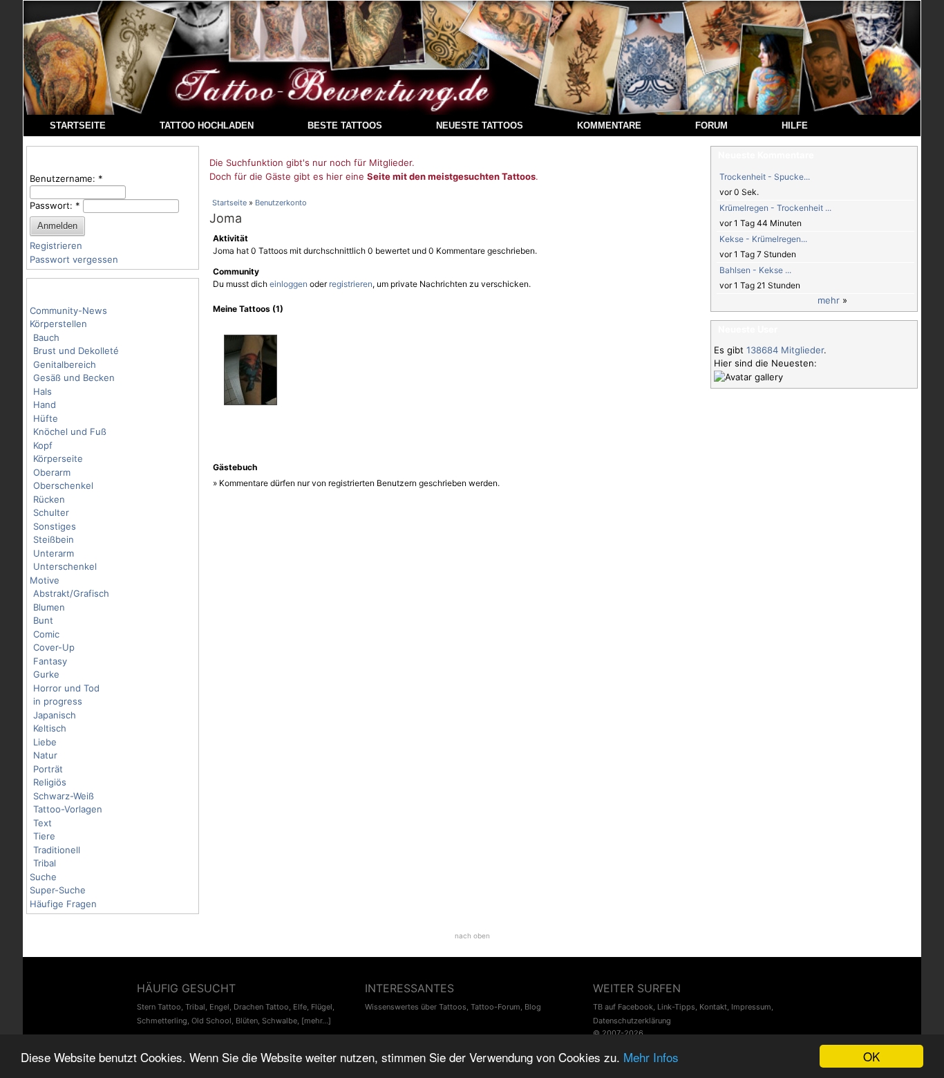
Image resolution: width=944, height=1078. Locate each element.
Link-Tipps (676, 1007)
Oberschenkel (63, 485)
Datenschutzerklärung (632, 1020)
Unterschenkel (65, 566)
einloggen (289, 284)
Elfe (300, 1007)
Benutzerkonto (281, 202)
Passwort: (55, 205)
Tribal (44, 862)
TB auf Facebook (623, 1007)
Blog (533, 1007)
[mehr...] (316, 1020)
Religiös (49, 782)
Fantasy (50, 661)
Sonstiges (54, 526)
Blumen (49, 607)
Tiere (44, 836)
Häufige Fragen (63, 903)
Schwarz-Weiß (63, 795)
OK (871, 1056)
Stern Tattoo (159, 1007)
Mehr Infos (651, 1057)
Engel (219, 1007)
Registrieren (56, 245)
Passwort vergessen (74, 259)
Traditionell (56, 849)
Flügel (321, 1007)
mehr (829, 300)
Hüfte (45, 418)
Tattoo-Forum (495, 1007)
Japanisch (54, 715)
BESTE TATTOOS (345, 125)
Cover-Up (54, 647)
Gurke (46, 674)
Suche (43, 876)
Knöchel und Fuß (69, 431)
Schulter (51, 512)
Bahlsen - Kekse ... (755, 270)
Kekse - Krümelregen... (763, 239)
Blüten (247, 1020)
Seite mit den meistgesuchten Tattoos (451, 176)
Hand (44, 404)
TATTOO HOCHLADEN (207, 125)
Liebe (45, 741)
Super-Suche (58, 889)
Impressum (751, 1007)
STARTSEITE (78, 125)
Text (42, 822)
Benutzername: (66, 178)
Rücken (49, 499)
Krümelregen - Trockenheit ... (775, 208)
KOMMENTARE (609, 125)
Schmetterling (162, 1020)
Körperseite (58, 458)
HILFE (795, 125)
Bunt (43, 620)
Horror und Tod (66, 688)
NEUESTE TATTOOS (479, 125)
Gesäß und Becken (74, 377)
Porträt (48, 768)
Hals (42, 391)
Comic (46, 634)
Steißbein (53, 539)
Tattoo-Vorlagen (67, 809)
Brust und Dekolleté (76, 350)
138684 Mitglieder (785, 349)
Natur (45, 755)
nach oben (472, 935)
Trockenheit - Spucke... (764, 176)
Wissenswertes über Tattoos (415, 1007)
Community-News (68, 310)
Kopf (43, 445)
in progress (57, 701)
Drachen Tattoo (261, 1007)
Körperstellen (58, 323)
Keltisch (49, 728)
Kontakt (713, 1007)
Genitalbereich (64, 364)
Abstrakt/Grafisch (71, 593)
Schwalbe (279, 1020)
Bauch (46, 337)
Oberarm (51, 472)
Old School (211, 1020)
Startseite (229, 202)
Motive (44, 580)
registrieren (350, 284)
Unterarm (53, 553)
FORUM (711, 125)
